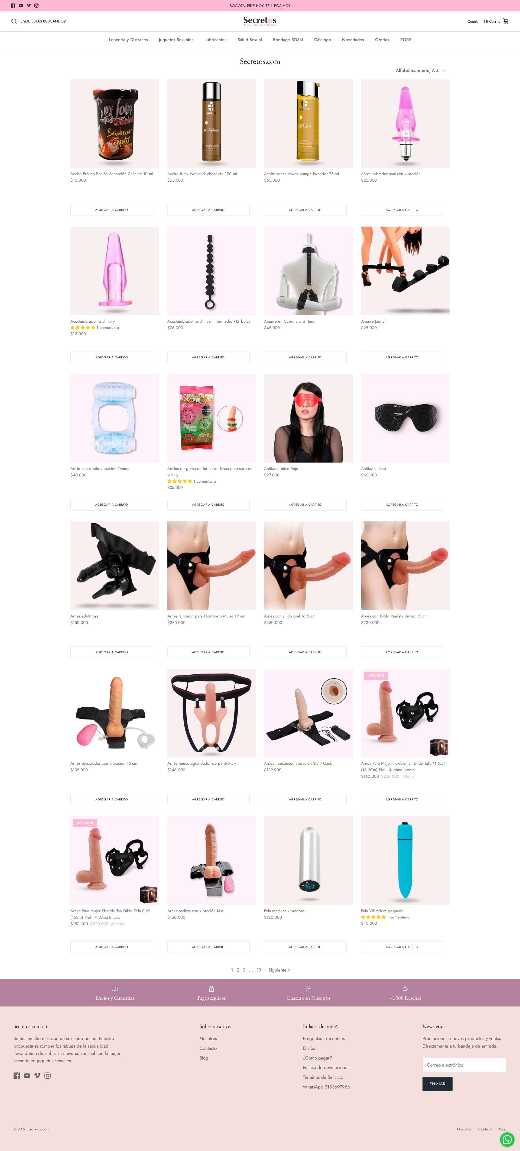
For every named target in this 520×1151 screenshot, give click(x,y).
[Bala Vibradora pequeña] (405, 860)
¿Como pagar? (317, 1058)
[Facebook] (13, 6)
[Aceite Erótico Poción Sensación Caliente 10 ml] (114, 123)
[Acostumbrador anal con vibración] (405, 123)
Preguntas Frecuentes (324, 1038)
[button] (83, 328)
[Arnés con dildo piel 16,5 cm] (308, 565)
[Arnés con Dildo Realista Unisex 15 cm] (405, 565)
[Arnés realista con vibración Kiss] (211, 860)
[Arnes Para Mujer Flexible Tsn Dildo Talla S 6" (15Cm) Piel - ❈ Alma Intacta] (114, 860)
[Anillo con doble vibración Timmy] (114, 418)
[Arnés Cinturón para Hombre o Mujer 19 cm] (211, 565)
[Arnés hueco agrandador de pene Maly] (211, 713)
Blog (204, 1058)
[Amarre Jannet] (405, 271)
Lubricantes (215, 40)
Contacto (208, 1048)
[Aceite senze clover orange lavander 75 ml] (308, 123)
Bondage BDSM (288, 40)
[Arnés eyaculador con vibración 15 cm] (114, 713)
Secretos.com (38, 1129)
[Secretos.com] (260, 21)
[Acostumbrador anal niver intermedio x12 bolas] (211, 271)
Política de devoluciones (326, 1067)
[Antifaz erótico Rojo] (308, 418)
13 (258, 970)
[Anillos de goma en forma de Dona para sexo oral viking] (211, 418)
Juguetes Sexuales (176, 40)
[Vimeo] (29, 6)
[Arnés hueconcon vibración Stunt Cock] (308, 713)
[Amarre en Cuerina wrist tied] (308, 271)
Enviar (438, 1084)
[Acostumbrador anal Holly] (114, 271)
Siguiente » (279, 970)
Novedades (353, 40)
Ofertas (382, 40)
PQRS (405, 40)
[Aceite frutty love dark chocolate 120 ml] (211, 123)
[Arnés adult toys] (114, 565)
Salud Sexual (250, 40)
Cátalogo (322, 40)
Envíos (309, 1048)
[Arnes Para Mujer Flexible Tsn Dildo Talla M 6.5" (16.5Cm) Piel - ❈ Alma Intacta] (405, 713)
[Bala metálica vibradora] (308, 860)
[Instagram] (36, 6)
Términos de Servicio (323, 1077)
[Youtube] (21, 6)
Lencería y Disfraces (128, 40)
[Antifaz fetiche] (405, 418)
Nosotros (208, 1038)
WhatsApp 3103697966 (326, 1087)
